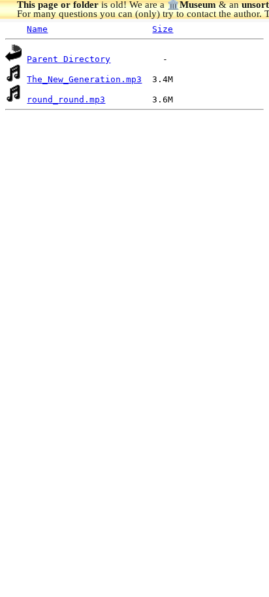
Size (162, 29)
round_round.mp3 (66, 99)
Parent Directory (68, 59)
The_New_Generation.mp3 (84, 79)
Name (37, 29)
